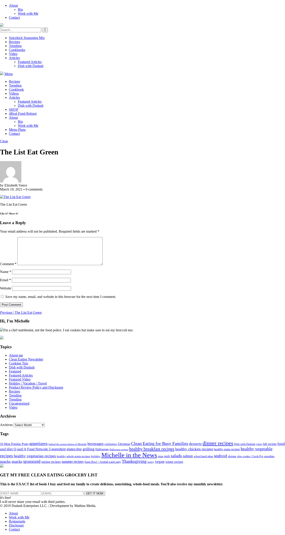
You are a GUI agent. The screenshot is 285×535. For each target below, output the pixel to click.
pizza (160, 456)
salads (176, 455)
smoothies (269, 456)
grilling (88, 449)
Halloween (102, 449)
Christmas (124, 444)
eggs (259, 444)
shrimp (232, 456)
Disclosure (16, 525)
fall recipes (270, 444)
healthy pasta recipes (227, 449)
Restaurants (17, 521)
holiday (95, 456)
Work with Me (28, 13)
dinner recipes (218, 443)
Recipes (14, 42)
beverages (96, 443)
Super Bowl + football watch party (102, 461)
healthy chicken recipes (194, 449)
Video (13, 54)
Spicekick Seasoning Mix (27, 38)
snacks (5, 461)
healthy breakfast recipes (151, 448)
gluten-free (74, 449)
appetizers (38, 443)
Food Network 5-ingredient (46, 449)
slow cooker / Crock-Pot (250, 456)
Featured (15, 371)
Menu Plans (17, 129)
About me (16, 355)
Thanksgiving (134, 461)
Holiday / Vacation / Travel (28, 383)
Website (5, 288)
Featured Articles (30, 62)
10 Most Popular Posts (14, 444)
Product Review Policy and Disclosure (36, 387)
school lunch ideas (203, 456)
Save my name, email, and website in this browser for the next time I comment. (60, 297)
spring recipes (51, 461)
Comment (8, 264)
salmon (188, 456)
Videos (14, 93)
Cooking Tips (18, 363)
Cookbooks (17, 50)
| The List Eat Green (21, 312)
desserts (195, 444)
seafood (220, 455)
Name (5, 272)
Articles (14, 58)
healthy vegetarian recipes (35, 456)
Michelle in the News (129, 455)
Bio (20, 9)
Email (5, 280)
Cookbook (16, 89)
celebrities (110, 444)
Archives (6, 425)
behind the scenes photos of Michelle (68, 444)
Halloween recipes (119, 449)
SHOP (13, 109)
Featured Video (20, 379)
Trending (15, 46)
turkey (150, 462)
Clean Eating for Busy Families (159, 443)
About (13, 5)
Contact (14, 17)
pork (167, 456)
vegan (160, 461)
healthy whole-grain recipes (73, 456)
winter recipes (174, 461)
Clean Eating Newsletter (26, 359)
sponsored (32, 461)
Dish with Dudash (30, 66)
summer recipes (72, 461)
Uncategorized (19, 403)
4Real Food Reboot (23, 113)
